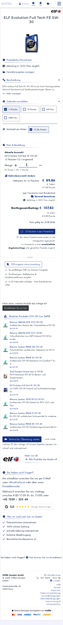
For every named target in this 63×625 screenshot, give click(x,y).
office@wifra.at (17, 482)
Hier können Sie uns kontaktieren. (45, 557)
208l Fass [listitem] (12, 117)
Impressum (56, 590)
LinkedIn (56, 580)
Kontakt (57, 587)
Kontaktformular (11, 486)
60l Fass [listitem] (50, 109)
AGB (58, 584)
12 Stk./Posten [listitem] (40, 129)
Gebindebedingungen (50, 598)
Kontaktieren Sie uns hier (15, 308)
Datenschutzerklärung (51, 593)
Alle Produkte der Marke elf (42, 459)
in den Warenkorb (39, 231)
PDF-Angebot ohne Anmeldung (25, 264)
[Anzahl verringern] (40, 165)
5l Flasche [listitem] (32, 109)
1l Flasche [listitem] (13, 109)
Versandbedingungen (51, 595)
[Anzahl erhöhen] (16, 165)
